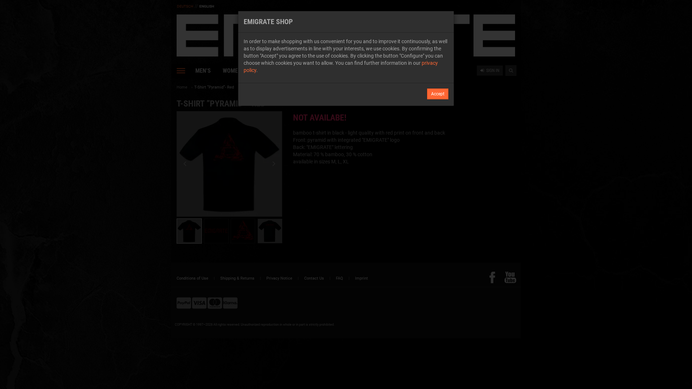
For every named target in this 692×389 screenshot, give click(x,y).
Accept (437, 93)
